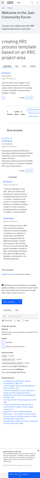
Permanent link (7, 138)
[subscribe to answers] (3, 342)
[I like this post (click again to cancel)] (27, 97)
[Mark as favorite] (3, 97)
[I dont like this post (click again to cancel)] (31, 97)
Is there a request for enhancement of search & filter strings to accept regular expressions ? (18, 406)
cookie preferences (10, 467)
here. (24, 293)
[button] (38, 450)
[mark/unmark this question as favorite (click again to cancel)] (3, 97)
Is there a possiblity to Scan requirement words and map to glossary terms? (19, 391)
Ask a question (9, 302)
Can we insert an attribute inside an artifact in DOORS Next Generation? (20, 417)
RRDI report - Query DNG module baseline (19, 414)
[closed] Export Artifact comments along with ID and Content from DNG (20, 422)
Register (5, 274)
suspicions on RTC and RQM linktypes (17, 411)
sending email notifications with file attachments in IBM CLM (17, 382)
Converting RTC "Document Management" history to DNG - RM (19, 387)
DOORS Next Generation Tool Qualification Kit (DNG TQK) (19, 396)
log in (13, 274)
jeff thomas (6, 73)
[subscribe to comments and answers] (3, 346)
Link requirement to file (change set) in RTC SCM (20, 401)
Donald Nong (7, 141)
